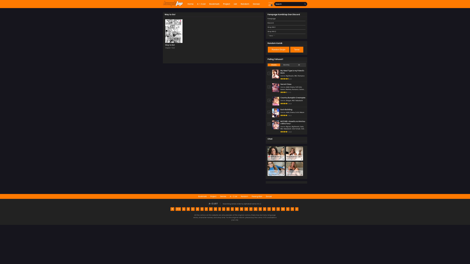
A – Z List (233, 196)
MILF (295, 76)
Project (213, 196)
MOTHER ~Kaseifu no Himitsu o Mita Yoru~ (292, 122)
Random (244, 196)
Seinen (301, 89)
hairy (302, 126)
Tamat (296, 50)
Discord (271, 23)
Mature (302, 112)
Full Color (298, 87)
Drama (292, 87)
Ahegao (288, 100)
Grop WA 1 (272, 27)
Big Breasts (290, 76)
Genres (223, 196)
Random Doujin (278, 50)
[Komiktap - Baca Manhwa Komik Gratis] (173, 6)
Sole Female (296, 129)
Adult (287, 87)
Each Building (286, 110)
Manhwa (288, 89)
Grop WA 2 (272, 31)
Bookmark (202, 196)
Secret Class (285, 84)
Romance (301, 76)
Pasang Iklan (257, 196)
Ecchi (297, 112)
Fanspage (272, 18)
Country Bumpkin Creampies (292, 98)
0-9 (178, 209)
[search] (305, 4)
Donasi (269, 196)
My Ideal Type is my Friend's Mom (292, 72)
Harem (282, 89)
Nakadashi (299, 100)
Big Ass (288, 126)
